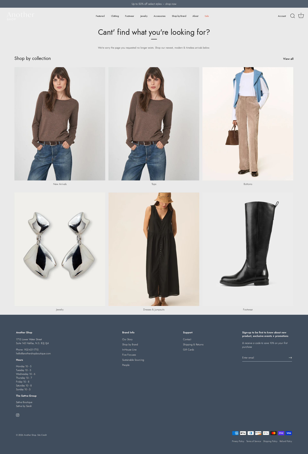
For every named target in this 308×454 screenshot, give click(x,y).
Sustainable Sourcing (133, 360)
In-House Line (129, 349)
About (195, 16)
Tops (154, 184)
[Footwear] (247, 249)
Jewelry (144, 16)
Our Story (127, 339)
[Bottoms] (247, 124)
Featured (100, 16)
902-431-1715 (31, 349)
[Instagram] (17, 415)
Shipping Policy (270, 441)
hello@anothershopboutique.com (33, 353)
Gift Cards (188, 349)
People (125, 365)
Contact (187, 339)
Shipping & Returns (193, 344)
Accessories (160, 16)
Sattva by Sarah (24, 406)
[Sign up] (290, 357)
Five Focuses (129, 355)
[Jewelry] (59, 249)
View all (288, 59)
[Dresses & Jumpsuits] (153, 249)
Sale (207, 16)
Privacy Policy (238, 441)
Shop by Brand (179, 16)
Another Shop (30, 435)
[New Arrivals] (59, 124)
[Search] (292, 16)
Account (282, 16)
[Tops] (153, 124)
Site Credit (42, 435)
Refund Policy (286, 441)
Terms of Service (253, 441)
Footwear (129, 16)
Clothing (115, 16)
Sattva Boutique (24, 402)
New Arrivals (60, 184)
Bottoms (248, 184)
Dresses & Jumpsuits (153, 309)
